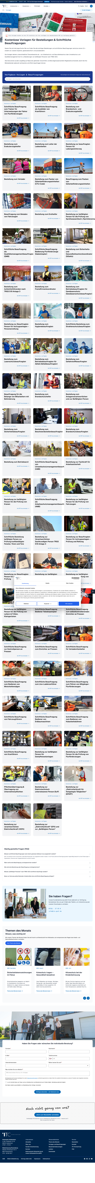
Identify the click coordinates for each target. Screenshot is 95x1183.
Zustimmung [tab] (25, 583)
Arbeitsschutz (14, 6)
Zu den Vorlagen (86, 10)
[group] (18, 971)
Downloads (52, 1151)
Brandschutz (26, 6)
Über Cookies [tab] (69, 583)
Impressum (37, 1159)
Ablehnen (26, 603)
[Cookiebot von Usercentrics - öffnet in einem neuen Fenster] (72, 578)
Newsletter (75, 1142)
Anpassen (46, 603)
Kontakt (74, 1144)
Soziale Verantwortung (32, 1147)
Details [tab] (47, 583)
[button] (84, 998)
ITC (3, 10)
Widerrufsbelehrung (13, 1159)
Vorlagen (8, 10)
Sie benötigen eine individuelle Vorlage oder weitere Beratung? (75, 74)
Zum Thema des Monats (13, 943)
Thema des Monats (54, 1142)
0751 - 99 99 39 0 (7, 1153)
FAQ (73, 1149)
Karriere (28, 1149)
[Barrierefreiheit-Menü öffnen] (93, 591)
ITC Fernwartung (76, 1147)
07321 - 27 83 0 (55, 908)
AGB (3, 1159)
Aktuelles (46, 6)
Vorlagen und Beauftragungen (57, 1144)
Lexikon (51, 1149)
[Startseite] (5, 6)
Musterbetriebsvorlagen (55, 1147)
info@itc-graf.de (55, 911)
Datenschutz (46, 1159)
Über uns (28, 1144)
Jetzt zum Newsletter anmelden (47, 1115)
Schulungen (37, 6)
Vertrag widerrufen (26, 1159)
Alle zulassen (68, 603)
